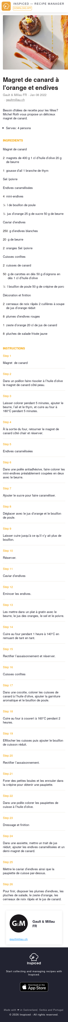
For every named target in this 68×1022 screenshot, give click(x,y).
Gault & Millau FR (15, 94)
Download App (22, 8)
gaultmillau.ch (15, 99)
